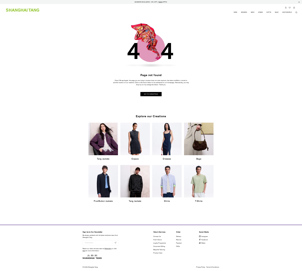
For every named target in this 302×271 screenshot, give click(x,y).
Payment (179, 243)
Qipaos (135, 159)
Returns (178, 240)
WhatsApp (107, 248)
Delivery (178, 236)
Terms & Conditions (212, 267)
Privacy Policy (200, 267)
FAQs (178, 246)
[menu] (264, 13)
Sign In (285, 7)
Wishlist (290, 7)
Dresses (167, 159)
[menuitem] (235, 13)
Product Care (157, 253)
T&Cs (160, 2)
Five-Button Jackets (103, 201)
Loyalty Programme (159, 243)
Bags (198, 159)
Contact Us (157, 236)
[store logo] (22, 9)
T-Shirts (199, 201)
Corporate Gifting (159, 246)
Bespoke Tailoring (159, 249)
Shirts (167, 201)
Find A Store (157, 240)
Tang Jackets (103, 159)
